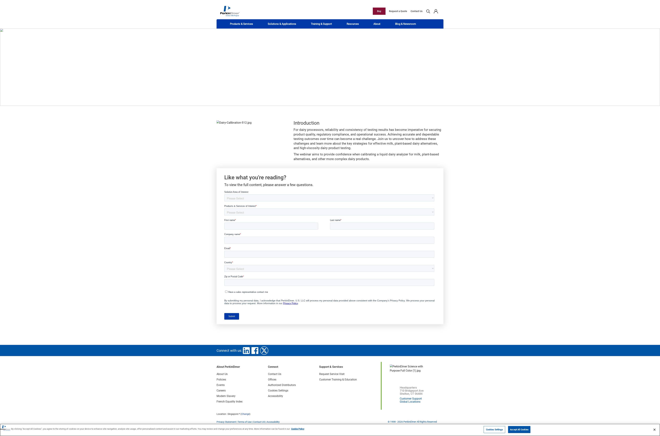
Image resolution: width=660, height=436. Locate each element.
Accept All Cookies (519, 429)
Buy (379, 11)
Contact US (259, 422)
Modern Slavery (226, 396)
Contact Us (416, 11)
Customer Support (411, 398)
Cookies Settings (494, 429)
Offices (272, 379)
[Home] (230, 11)
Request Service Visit (331, 374)
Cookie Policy (297, 429)
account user (436, 11)
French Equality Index (230, 401)
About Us (222, 374)
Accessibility (275, 396)
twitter (264, 350)
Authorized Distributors (282, 385)
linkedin (246, 350)
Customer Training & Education (338, 379)
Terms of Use (244, 422)
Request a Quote (398, 11)
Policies (221, 379)
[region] (330, 430)
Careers (221, 390)
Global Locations (410, 401)
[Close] (654, 429)
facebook (254, 350)
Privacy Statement (226, 422)
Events (221, 385)
